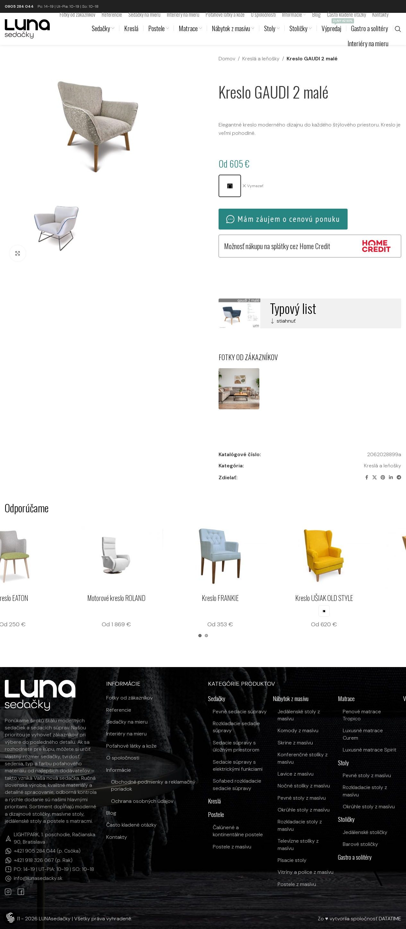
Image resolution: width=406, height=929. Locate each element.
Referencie (118, 710)
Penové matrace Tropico (362, 715)
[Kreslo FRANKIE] (359, 555)
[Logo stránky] (27, 28)
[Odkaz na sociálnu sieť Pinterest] (383, 477)
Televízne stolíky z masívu (298, 844)
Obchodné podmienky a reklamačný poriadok (153, 785)
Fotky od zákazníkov (129, 697)
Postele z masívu (232, 846)
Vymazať (255, 185)
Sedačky (216, 698)
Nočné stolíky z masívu (304, 785)
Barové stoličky (360, 844)
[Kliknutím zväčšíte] (18, 253)
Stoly (343, 763)
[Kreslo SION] (47, 555)
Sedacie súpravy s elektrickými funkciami (238, 765)
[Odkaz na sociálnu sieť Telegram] (399, 477)
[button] (10, 918)
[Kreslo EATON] (151, 555)
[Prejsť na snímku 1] (200, 635)
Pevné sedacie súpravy (240, 711)
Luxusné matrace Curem (363, 734)
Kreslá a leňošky (261, 58)
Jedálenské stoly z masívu (299, 715)
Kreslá (214, 801)
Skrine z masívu (295, 742)
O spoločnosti (122, 757)
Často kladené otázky (131, 824)
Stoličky (346, 819)
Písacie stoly (292, 860)
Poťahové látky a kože (131, 745)
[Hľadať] (398, 28)
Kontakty (116, 837)
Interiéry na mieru (126, 733)
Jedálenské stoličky (365, 832)
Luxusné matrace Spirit (369, 749)
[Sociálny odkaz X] (374, 477)
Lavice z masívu (296, 773)
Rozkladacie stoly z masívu (300, 825)
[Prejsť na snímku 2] (206, 635)
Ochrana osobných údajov (142, 801)
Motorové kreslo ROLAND (255, 598)
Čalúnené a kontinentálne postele (238, 831)
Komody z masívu (298, 730)
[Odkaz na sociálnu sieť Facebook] (366, 477)
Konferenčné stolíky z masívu (303, 758)
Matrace (346, 698)
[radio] (230, 186)
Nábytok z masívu (290, 698)
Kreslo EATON (151, 598)
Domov (227, 58)
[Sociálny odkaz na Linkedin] (391, 477)
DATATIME (390, 918)
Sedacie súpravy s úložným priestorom (236, 746)
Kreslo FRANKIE (359, 598)
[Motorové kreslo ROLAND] (255, 555)
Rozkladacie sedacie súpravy (236, 727)
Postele (216, 814)
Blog (111, 813)
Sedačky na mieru (127, 721)
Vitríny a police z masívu (305, 872)
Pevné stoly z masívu (302, 797)
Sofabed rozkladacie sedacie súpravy (237, 784)
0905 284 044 (19, 6)
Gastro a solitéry (355, 857)
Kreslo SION (47, 598)
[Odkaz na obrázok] (40, 694)
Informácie (118, 770)
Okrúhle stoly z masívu (304, 809)
